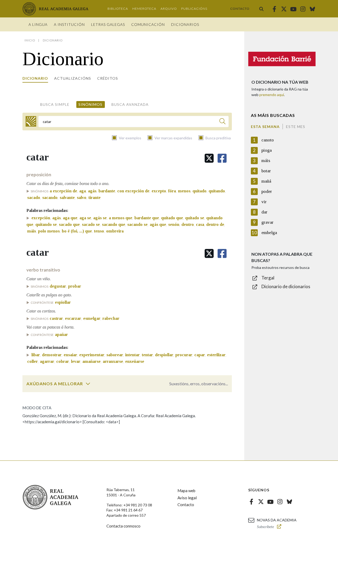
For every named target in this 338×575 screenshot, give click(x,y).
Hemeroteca (144, 9)
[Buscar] (261, 9)
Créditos (107, 78)
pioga (266, 150)
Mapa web (186, 490)
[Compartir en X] (209, 158)
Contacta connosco (123, 526)
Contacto (240, 9)
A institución (69, 24)
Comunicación (148, 24)
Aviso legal (187, 497)
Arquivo (169, 9)
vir (264, 201)
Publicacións (194, 9)
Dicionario (35, 78)
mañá (266, 181)
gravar (267, 222)
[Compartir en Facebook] (222, 158)
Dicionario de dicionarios (285, 286)
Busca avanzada (130, 104)
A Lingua (38, 24)
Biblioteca (117, 9)
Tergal (267, 278)
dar (264, 212)
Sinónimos (90, 104)
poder (266, 191)
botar (266, 170)
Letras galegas (108, 24)
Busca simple (54, 104)
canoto (267, 139)
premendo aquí (271, 94)
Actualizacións (72, 78)
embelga (269, 232)
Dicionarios (185, 24)
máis (265, 160)
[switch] (88, 383)
